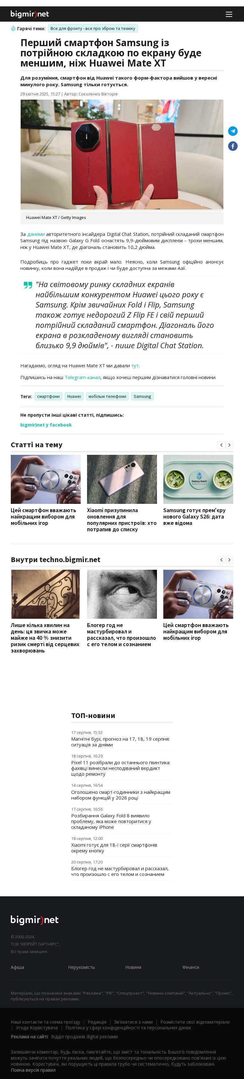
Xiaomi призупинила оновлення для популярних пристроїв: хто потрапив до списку (122, 519)
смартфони (48, 396)
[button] (221, 445)
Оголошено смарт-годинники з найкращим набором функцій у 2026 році (120, 795)
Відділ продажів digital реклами (84, 1036)
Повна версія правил (33, 1070)
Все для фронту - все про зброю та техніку (93, 28)
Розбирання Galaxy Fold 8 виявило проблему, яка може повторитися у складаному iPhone (111, 821)
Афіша (17, 967)
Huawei (74, 396)
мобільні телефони (107, 396)
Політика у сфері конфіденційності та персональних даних (128, 1028)
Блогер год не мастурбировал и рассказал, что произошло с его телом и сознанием (121, 634)
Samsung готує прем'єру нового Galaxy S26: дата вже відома (194, 516)
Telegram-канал (82, 377)
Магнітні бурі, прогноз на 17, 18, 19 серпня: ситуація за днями (120, 742)
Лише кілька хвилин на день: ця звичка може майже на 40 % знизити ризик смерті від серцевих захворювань (45, 637)
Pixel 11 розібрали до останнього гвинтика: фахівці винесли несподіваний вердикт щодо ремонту (120, 768)
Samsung (142, 396)
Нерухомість (81, 967)
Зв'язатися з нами (133, 1022)
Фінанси (190, 967)
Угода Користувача (37, 1028)
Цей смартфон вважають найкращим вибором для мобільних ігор (43, 516)
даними (36, 234)
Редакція (97, 1022)
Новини (133, 967)
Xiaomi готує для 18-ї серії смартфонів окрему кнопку (114, 848)
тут (135, 365)
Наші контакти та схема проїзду (45, 1022)
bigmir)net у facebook (46, 425)
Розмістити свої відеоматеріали (195, 1022)
